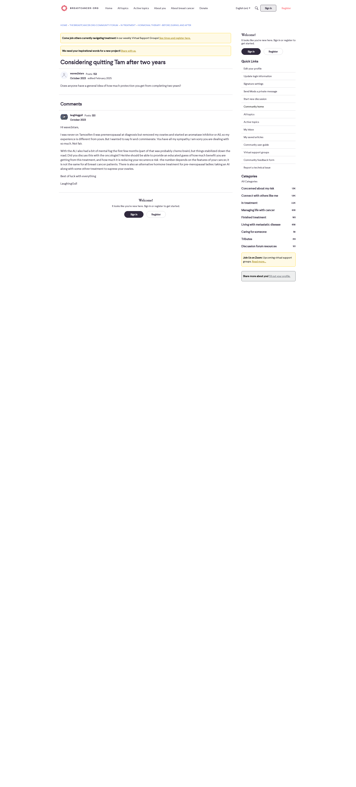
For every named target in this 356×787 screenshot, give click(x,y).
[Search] (256, 8)
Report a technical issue (257, 167)
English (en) (242, 8)
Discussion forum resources (268, 246)
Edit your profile (253, 68)
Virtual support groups (256, 152)
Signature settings (253, 83)
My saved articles (253, 137)
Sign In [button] (134, 214)
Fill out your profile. (279, 276)
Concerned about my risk (268, 188)
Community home (254, 106)
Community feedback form (259, 160)
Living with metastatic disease (268, 224)
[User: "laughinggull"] (64, 117)
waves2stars (77, 73)
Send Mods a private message (260, 91)
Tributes (268, 239)
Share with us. (128, 50)
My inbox (249, 129)
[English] (79, 8)
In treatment (268, 203)
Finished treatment (268, 217)
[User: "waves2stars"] (64, 75)
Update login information (258, 76)
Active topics (251, 122)
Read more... (259, 261)
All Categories (249, 181)
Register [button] (156, 214)
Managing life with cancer (268, 210)
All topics (249, 114)
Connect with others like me (268, 196)
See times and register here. (175, 38)
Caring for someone (268, 232)
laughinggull (76, 115)
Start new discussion (255, 99)
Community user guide (256, 144)
